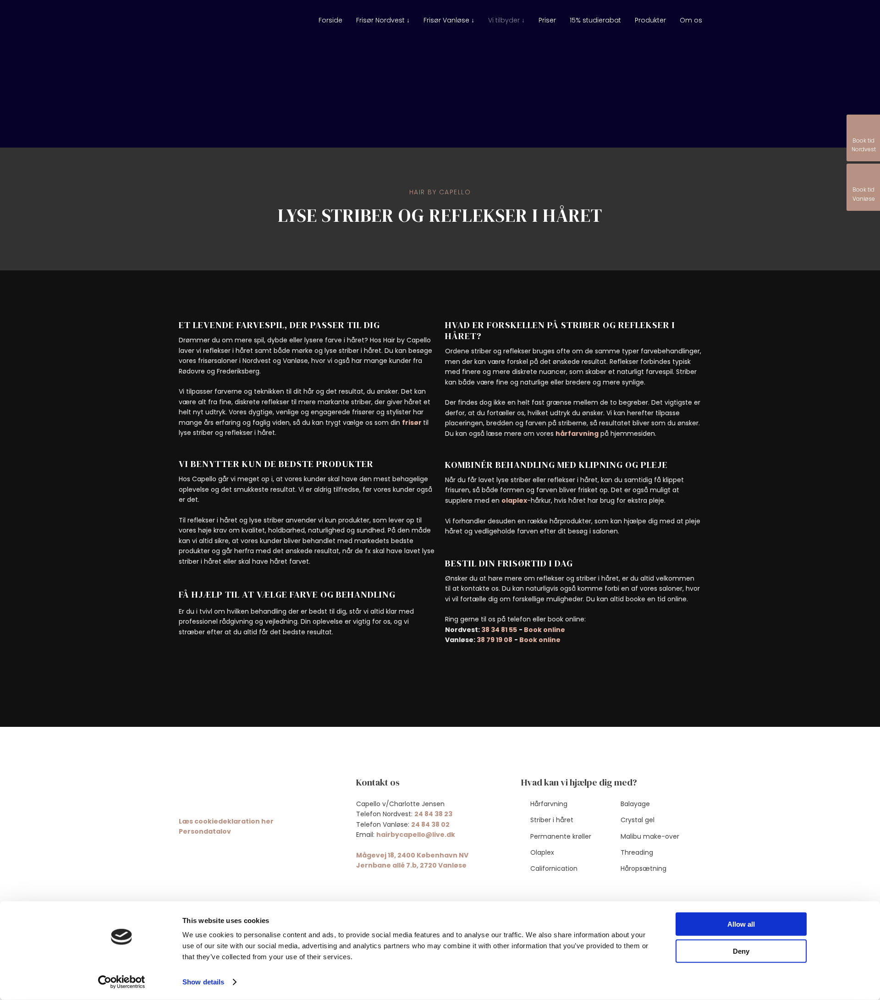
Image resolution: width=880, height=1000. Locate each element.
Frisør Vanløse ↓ (449, 20)
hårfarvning (577, 433)
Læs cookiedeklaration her (226, 821)
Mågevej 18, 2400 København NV (412, 855)
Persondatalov (205, 831)
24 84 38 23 (433, 814)
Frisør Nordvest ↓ (383, 20)
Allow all (741, 924)
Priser (547, 20)
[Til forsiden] (221, 25)
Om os (691, 20)
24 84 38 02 (430, 824)
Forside (330, 20)
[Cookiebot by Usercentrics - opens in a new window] (122, 982)
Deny (741, 951)
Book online (544, 629)
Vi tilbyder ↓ (506, 20)
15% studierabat (595, 20)
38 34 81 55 (499, 629)
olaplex (514, 500)
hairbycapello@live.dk (415, 834)
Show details (203, 982)
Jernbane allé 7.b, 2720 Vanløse (411, 865)
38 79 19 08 (494, 639)
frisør (412, 422)
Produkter (650, 20)
